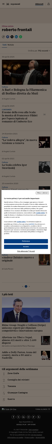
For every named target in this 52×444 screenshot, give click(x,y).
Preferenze (26, 241)
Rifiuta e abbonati (42, 193)
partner (31, 224)
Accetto (26, 247)
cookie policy (40, 213)
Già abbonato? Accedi (26, 251)
